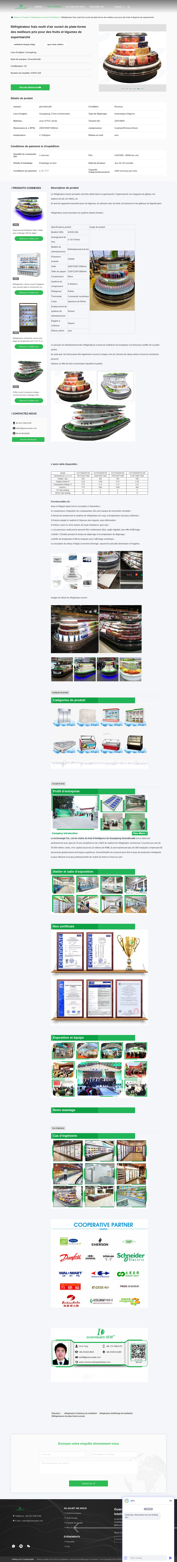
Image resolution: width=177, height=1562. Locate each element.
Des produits (54, 6)
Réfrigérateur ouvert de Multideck (45, 17)
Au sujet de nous (75, 6)
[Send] (170, 1558)
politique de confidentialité (23, 1559)
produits (25, 17)
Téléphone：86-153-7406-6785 (28, 1516)
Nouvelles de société (97, 8)
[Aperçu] (21, 6)
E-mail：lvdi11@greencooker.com (29, 1521)
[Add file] (126, 1558)
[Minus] (170, 1500)
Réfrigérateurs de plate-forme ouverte (68, 1416)
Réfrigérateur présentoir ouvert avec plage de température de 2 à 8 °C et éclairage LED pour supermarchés (28, 341)
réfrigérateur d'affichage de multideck (116, 1413)
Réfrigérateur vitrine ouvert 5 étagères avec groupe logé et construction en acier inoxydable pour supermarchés (28, 287)
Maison (38, 6)
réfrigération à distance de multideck (80, 1413)
